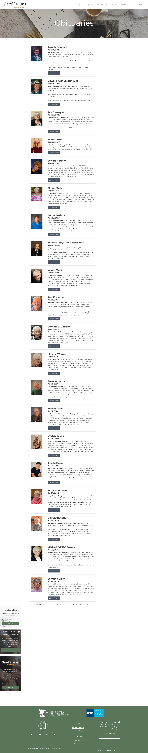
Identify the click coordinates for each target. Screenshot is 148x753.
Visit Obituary (54, 73)
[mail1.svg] (53, 734)
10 (80, 604)
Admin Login (116, 750)
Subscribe (10, 623)
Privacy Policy (100, 750)
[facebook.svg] (31, 734)
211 (87, 604)
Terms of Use (108, 750)
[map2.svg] (46, 734)
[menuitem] (80, 5)
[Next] (94, 604)
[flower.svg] (39, 734)
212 (91, 604)
